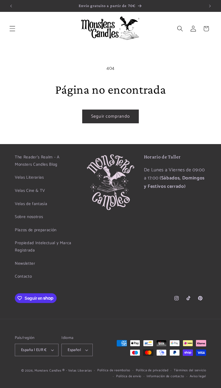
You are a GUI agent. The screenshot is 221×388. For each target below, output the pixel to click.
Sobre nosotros (29, 216)
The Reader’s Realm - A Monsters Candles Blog (37, 161)
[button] (12, 28)
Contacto (23, 276)
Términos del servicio (190, 370)
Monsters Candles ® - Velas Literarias (63, 370)
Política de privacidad (152, 370)
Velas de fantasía (31, 203)
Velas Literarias (29, 177)
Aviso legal (198, 376)
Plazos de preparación (36, 230)
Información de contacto (165, 376)
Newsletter (25, 263)
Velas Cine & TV (30, 190)
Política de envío (128, 376)
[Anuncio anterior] (11, 6)
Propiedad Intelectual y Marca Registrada (43, 247)
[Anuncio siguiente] (210, 6)
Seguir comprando (110, 116)
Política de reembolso (113, 370)
